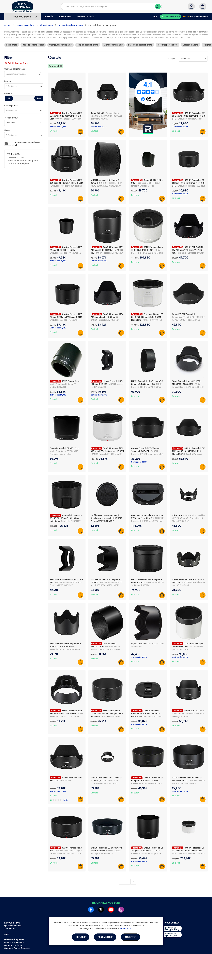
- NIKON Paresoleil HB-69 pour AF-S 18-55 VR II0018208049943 (188, 585)
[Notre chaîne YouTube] (111, 910)
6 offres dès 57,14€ (58, 328)
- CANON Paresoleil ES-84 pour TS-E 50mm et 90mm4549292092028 (106, 854)
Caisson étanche (190, 45)
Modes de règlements (14, 942)
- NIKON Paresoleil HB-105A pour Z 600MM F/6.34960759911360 (147, 585)
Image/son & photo (25, 25)
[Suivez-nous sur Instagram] (121, 910)
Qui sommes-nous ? (13, 926)
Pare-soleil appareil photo (140, 45)
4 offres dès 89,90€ (180, 657)
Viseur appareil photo (167, 45)
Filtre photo (11, 45)
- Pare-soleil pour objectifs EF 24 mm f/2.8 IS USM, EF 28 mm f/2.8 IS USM (106, 116)
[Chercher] (158, 6)
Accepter (130, 937)
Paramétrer (105, 937)
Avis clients (9, 928)
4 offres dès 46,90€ (58, 261)
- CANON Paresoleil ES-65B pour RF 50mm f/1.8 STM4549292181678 (146, 783)
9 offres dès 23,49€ (180, 791)
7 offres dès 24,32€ (58, 127)
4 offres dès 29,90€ (58, 395)
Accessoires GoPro (15, 157)
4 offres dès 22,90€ (180, 194)
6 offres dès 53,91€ (139, 861)
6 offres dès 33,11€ (139, 724)
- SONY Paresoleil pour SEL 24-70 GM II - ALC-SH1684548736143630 (66, 716)
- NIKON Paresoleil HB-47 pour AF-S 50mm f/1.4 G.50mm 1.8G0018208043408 (147, 387)
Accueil (7, 25)
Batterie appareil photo (33, 45)
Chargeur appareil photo (60, 45)
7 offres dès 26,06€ (180, 127)
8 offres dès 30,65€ (139, 462)
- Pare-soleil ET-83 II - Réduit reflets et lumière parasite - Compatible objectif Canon (145, 186)
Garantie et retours (13, 945)
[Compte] (191, 6)
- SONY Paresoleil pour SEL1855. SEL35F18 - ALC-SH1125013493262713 (188, 387)
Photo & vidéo (46, 25)
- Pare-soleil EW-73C (63, 780)
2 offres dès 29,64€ (99, 127)
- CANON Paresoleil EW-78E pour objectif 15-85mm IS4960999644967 (107, 320)
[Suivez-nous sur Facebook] (91, 910)
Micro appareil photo (113, 45)
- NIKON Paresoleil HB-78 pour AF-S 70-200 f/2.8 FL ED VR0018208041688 (65, 649)
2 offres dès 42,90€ (99, 395)
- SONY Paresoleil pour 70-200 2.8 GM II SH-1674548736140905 (147, 253)
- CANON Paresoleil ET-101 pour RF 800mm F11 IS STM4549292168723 (147, 854)
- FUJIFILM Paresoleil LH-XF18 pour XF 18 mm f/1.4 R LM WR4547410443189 (147, 521)
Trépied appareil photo (87, 45)
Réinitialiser (18, 63)
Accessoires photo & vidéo (71, 25)
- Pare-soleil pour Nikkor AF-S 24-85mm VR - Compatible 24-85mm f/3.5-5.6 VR (188, 518)
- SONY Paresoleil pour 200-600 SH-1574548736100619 (187, 649)
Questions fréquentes (14, 939)
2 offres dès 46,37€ (139, 657)
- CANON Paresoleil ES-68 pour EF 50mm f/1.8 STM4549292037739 (188, 783)
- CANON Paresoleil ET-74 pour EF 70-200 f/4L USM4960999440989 (66, 253)
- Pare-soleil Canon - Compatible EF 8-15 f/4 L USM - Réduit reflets (105, 783)
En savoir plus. (126, 928)
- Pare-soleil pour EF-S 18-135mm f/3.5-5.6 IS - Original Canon (188, 714)
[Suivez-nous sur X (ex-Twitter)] (101, 910)
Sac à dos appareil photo (18, 163)
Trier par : (172, 59)
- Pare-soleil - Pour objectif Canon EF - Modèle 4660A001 (65, 384)
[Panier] (202, 6)
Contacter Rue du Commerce (17, 948)
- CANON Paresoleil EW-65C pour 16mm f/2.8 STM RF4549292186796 (147, 454)
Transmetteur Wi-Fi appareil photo (22, 160)
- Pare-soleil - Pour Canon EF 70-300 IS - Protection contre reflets (64, 451)
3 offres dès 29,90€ (58, 791)
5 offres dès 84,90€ (99, 261)
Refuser (81, 937)
